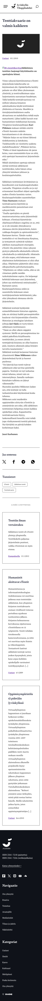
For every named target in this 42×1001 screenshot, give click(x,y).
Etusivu (5, 900)
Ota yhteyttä (7, 894)
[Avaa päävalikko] (6, 6)
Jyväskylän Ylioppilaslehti (24, 6)
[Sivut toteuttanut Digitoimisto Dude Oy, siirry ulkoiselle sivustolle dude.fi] (7, 995)
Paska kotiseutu (9, 980)
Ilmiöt (5, 956)
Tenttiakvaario (9, 490)
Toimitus (6, 906)
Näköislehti (7, 929)
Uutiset (5, 58)
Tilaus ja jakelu (9, 923)
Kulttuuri (6, 968)
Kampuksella (14, 556)
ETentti (6, 484)
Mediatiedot (7, 917)
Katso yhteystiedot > (11, 865)
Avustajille (7, 911)
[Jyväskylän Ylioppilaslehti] (7, 848)
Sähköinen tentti (20, 484)
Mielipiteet (7, 974)
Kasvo (5, 962)
